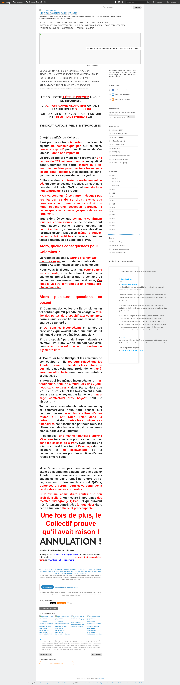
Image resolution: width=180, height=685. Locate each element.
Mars (114, 178)
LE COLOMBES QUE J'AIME (58, 13)
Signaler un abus (105, 683)
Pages (80, 28)
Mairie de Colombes (49, 28)
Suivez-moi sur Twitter (122, 94)
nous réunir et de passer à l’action (132, 350)
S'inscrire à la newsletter (49, 608)
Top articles (88, 683)
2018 (113, 204)
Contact (90, 28)
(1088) (119, 134)
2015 (113, 215)
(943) (118, 137)
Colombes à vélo (126, 279)
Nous (123, 337)
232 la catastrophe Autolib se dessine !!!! (66, 587)
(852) (116, 148)
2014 (113, 218)
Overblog (101, 678)
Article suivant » (96, 654)
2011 (113, 229)
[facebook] (115, 2)
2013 (113, 222)
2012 (113, 226)
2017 (113, 207)
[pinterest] (122, 2)
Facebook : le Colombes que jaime (67, 22)
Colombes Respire (118, 242)
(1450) (117, 130)
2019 (113, 200)
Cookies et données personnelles (127, 683)
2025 (113, 189)
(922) (118, 144)
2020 (113, 197)
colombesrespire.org (98, 22)
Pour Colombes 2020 (115, 25)
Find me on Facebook (122, 90)
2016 (113, 211)
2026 (113, 175)
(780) (120, 159)
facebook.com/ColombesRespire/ (55, 25)
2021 (113, 193)
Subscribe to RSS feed (122, 99)
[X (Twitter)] (119, 2)
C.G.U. (114, 683)
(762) (119, 163)
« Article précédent (45, 654)
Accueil (43, 22)
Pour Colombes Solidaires (88, 25)
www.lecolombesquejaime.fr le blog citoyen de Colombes (53, 683)
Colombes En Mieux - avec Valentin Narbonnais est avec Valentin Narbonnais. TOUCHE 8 (113, 48)
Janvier (114, 185)
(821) (116, 152)
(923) (118, 141)
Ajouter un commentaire (56, 663)
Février (114, 182)
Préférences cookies (145, 683)
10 (97, 65)
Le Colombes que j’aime (129, 284)
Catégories (67, 28)
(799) (121, 155)
